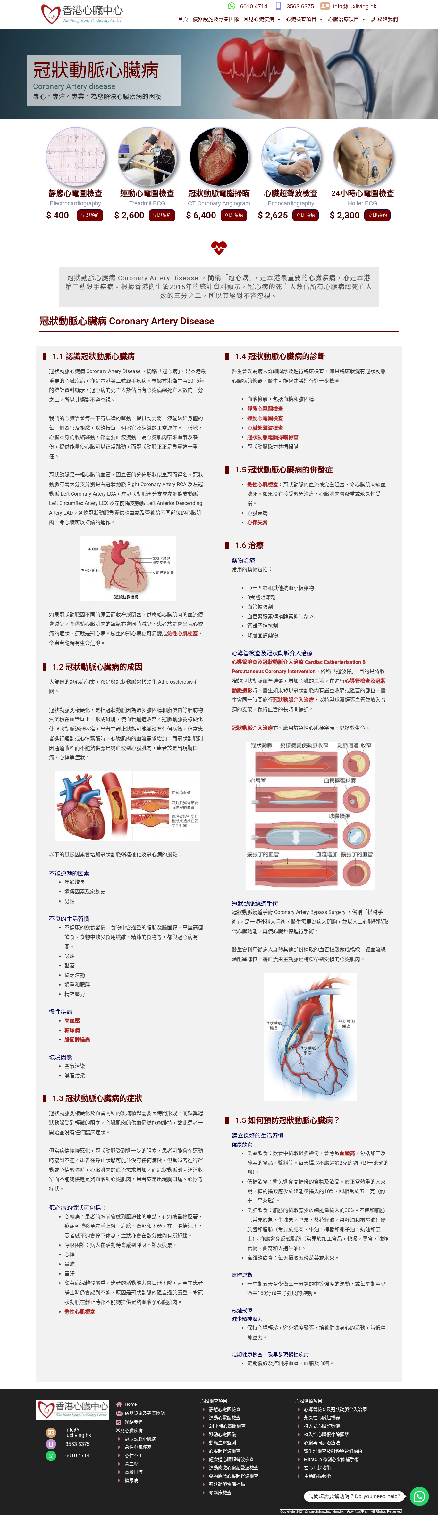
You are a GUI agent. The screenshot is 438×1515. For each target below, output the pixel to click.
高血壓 (72, 1021)
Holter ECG (362, 203)
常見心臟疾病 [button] (258, 19)
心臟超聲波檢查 (291, 193)
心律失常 (257, 522)
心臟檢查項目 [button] (301, 19)
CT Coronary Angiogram (219, 203)
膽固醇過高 (77, 1040)
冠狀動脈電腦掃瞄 (219, 193)
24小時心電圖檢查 (362, 193)
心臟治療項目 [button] (343, 19)
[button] (419, 1496)
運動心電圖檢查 (147, 193)
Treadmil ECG (147, 203)
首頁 (183, 19)
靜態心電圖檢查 (75, 193)
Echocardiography (291, 203)
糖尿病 (72, 1030)
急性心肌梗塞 (182, 634)
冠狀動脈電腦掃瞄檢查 (273, 437)
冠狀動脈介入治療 (293, 700)
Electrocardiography (75, 203)
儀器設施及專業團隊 (216, 19)
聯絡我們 (387, 19)
